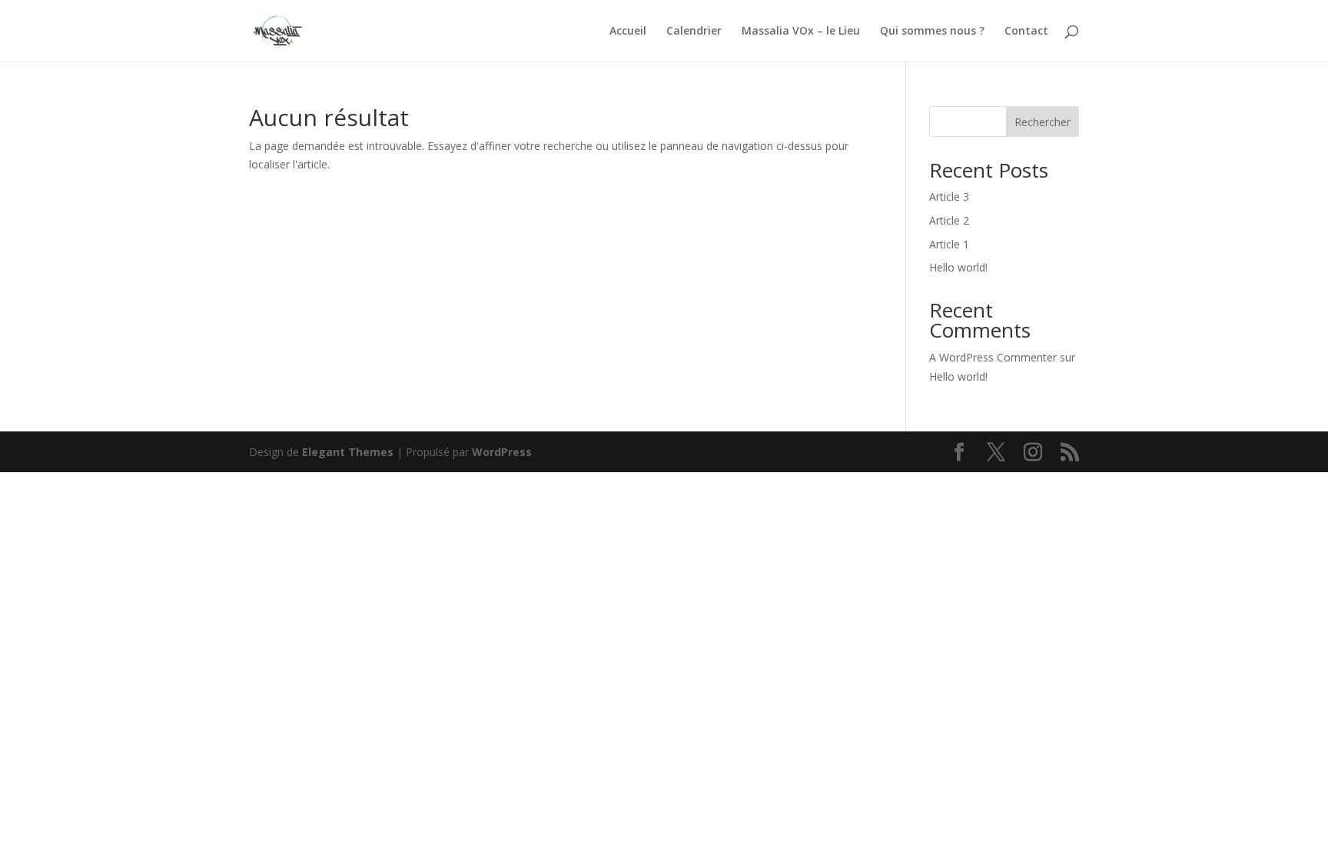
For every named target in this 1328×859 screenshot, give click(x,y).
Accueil (627, 31)
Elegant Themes (347, 451)
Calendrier (694, 31)
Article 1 (949, 244)
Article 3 (949, 196)
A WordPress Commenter (993, 357)
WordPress (502, 451)
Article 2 (949, 220)
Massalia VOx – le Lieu (801, 31)
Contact (1026, 31)
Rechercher (1042, 122)
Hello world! (958, 267)
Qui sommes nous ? (932, 31)
